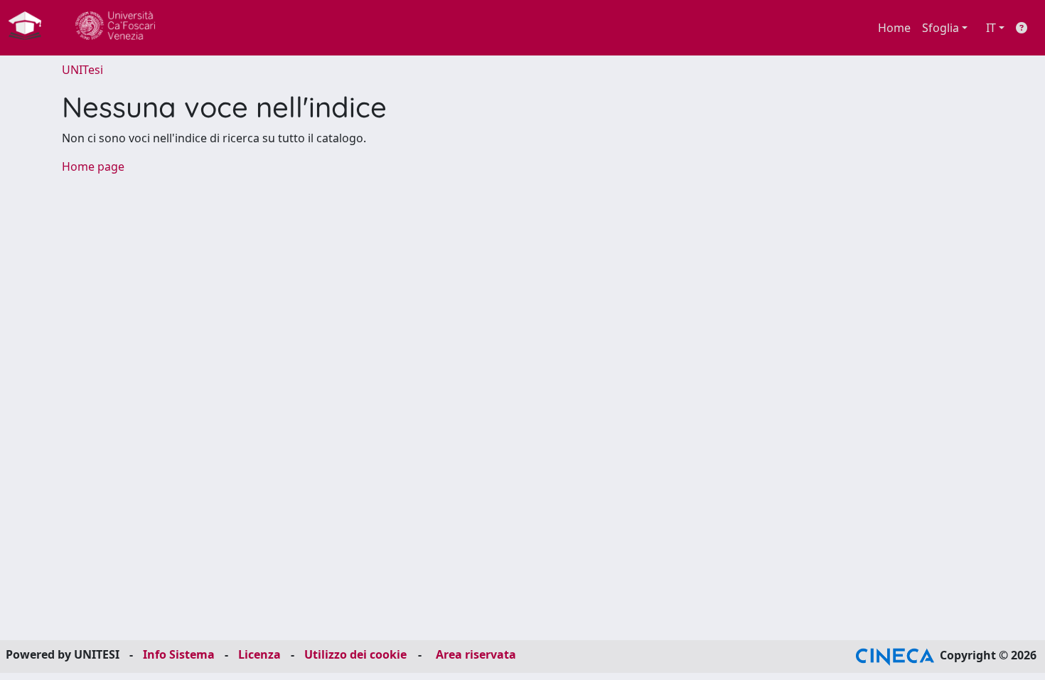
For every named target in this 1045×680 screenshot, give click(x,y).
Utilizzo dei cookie (355, 654)
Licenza (259, 654)
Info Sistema (179, 654)
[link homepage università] (115, 28)
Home (894, 28)
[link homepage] (31, 28)
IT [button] (991, 28)
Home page (93, 166)
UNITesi (82, 70)
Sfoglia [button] (940, 28)
